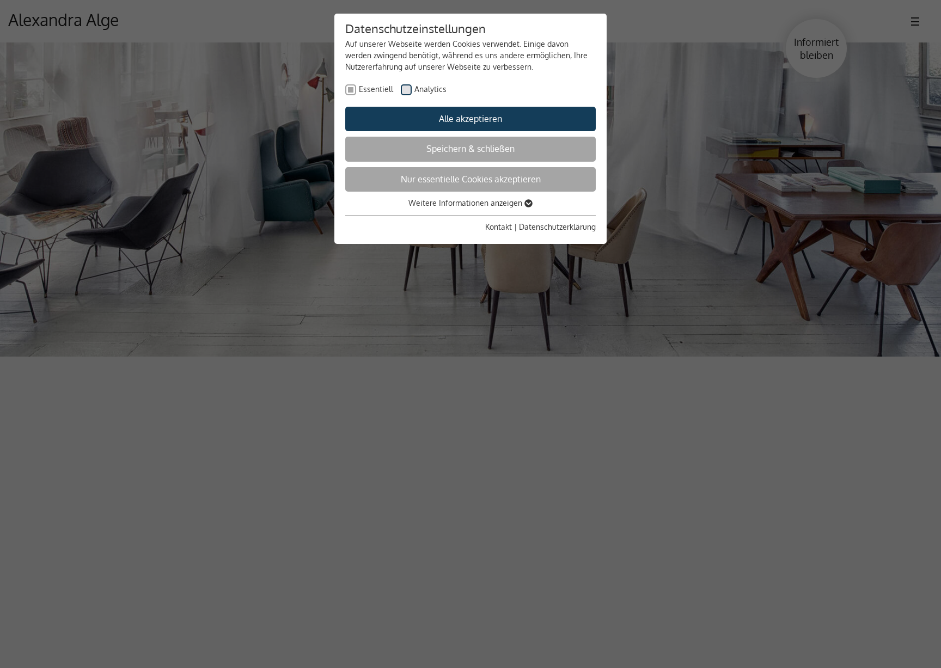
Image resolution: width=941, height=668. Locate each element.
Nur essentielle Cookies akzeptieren (471, 179)
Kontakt (498, 226)
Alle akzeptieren (470, 118)
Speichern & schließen (470, 148)
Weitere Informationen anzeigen (466, 202)
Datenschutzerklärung (557, 226)
